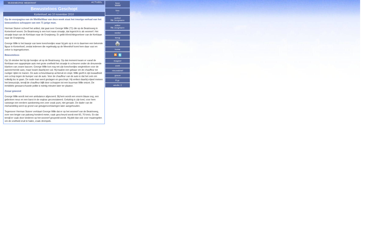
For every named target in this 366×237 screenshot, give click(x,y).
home (117, 49)
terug (117, 37)
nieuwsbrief (117, 70)
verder (118, 33)
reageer (117, 61)
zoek (117, 66)
